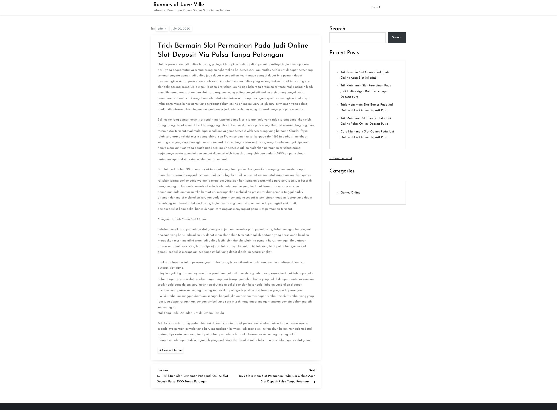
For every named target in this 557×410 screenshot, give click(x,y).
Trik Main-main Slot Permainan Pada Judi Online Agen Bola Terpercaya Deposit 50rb (366, 91)
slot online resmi (340, 158)
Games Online (172, 350)
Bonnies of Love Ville (178, 4)
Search (337, 28)
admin (162, 28)
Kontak (376, 7)
